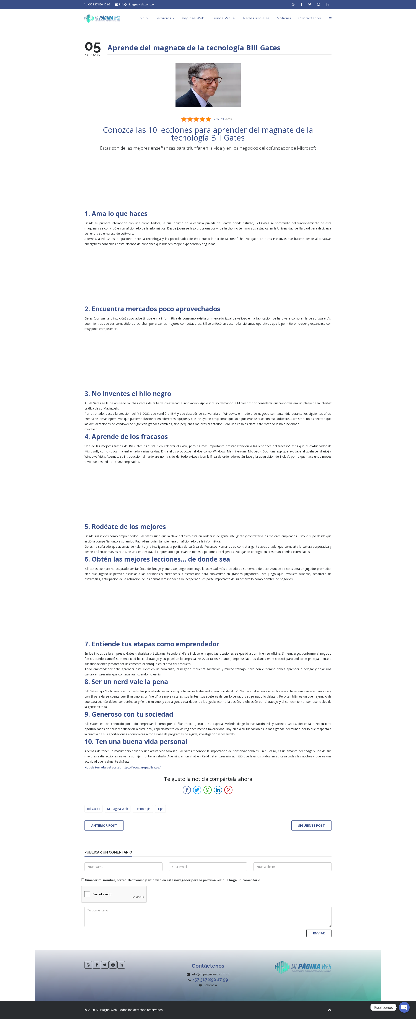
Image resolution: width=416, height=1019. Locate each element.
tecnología (143, 809)
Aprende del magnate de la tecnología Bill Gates (194, 47)
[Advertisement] (208, 180)
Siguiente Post (311, 825)
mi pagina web (117, 809)
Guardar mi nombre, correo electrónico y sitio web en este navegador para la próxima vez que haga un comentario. (173, 880)
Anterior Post (104, 825)
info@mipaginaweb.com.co (136, 4)
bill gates (93, 809)
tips (160, 809)
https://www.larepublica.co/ (141, 767)
